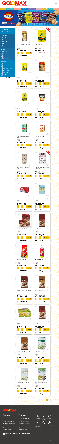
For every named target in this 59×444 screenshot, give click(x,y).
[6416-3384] (49, 419)
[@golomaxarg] (49, 426)
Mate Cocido (6, 45)
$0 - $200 (5, 55)
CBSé (4, 78)
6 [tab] (32, 27)
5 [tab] (30, 27)
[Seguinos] (43, 426)
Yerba (4, 49)
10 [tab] (42, 27)
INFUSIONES (6, 35)
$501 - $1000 (6, 59)
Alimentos (32, 9)
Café (4, 43)
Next (57, 21)
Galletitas (25, 9)
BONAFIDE (6, 69)
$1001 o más (6, 61)
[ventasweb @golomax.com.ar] (38, 426)
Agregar (28, 56)
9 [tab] (39, 27)
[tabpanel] (29, 19)
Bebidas (38, 9)
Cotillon (56, 9)
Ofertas (3, 9)
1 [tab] (20, 27)
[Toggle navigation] (56, 3)
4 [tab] (27, 27)
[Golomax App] (38, 419)
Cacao (4, 41)
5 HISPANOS (6, 67)
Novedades (10, 9)
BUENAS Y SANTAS (8, 71)
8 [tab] (37, 27)
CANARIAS (6, 75)
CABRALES (6, 73)
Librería (45, 9)
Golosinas (17, 9)
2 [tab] (22, 27)
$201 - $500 (6, 57)
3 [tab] (25, 27)
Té (3, 47)
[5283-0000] (43, 419)
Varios (51, 9)
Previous (2, 21)
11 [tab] (44, 27)
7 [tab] (34, 27)
